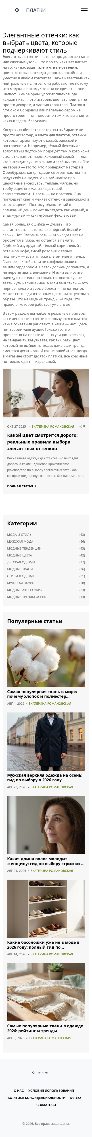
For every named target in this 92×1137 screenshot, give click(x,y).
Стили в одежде (21, 576)
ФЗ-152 (75, 1098)
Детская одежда (21, 562)
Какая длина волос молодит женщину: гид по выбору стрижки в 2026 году (45, 861)
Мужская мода (20, 541)
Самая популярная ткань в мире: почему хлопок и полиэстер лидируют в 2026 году (42, 694)
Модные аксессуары (24, 590)
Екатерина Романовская (53, 426)
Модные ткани (20, 569)
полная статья (20, 486)
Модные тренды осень (26, 597)
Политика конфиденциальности (35, 1098)
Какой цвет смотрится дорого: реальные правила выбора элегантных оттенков (42, 442)
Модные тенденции (24, 548)
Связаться (46, 1105)
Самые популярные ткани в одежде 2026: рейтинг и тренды (45, 1028)
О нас (19, 1090)
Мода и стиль (19, 534)
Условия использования (51, 1090)
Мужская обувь (20, 583)
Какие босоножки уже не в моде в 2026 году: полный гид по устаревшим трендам (43, 945)
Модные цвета (19, 555)
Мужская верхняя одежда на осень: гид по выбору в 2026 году (44, 777)
